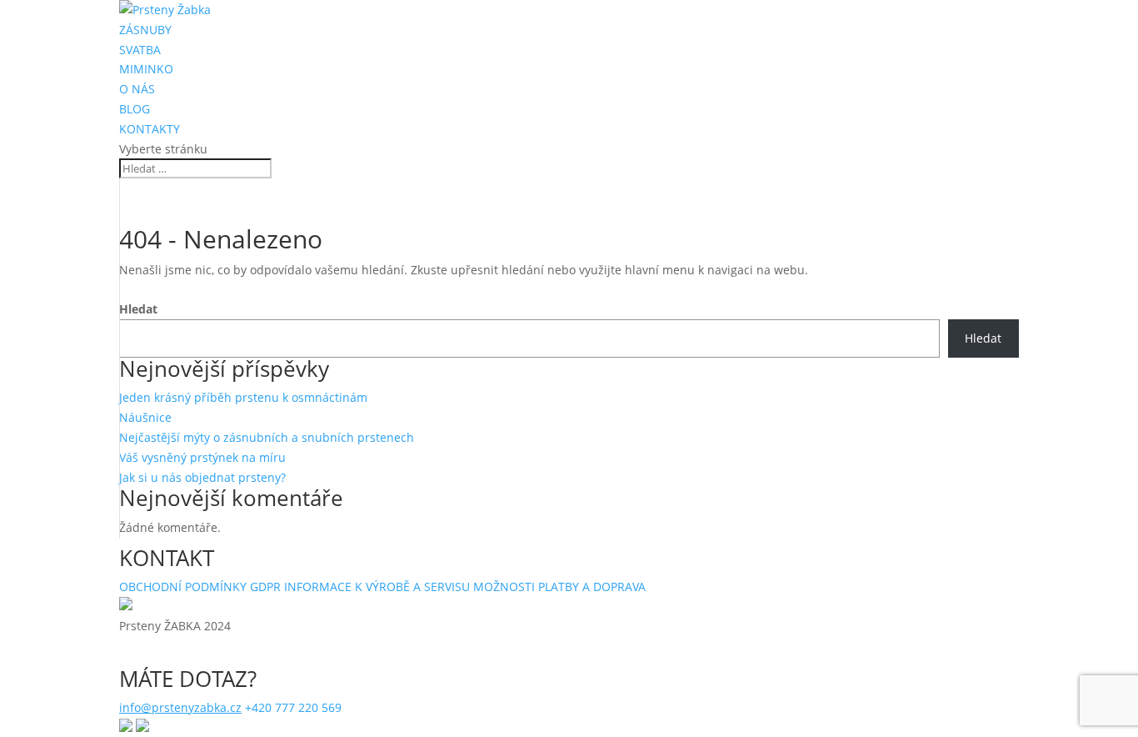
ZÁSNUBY (145, 30)
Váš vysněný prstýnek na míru (202, 457)
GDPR (265, 586)
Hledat (138, 309)
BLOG (134, 109)
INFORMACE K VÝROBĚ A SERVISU (377, 586)
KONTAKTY (149, 129)
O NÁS (137, 89)
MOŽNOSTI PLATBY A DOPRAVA (559, 586)
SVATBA (140, 50)
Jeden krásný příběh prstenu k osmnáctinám (243, 397)
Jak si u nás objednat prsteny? (202, 477)
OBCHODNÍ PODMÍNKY (183, 586)
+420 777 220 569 (293, 707)
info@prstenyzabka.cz (180, 707)
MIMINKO (146, 69)
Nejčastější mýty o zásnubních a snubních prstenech (266, 437)
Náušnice (145, 417)
